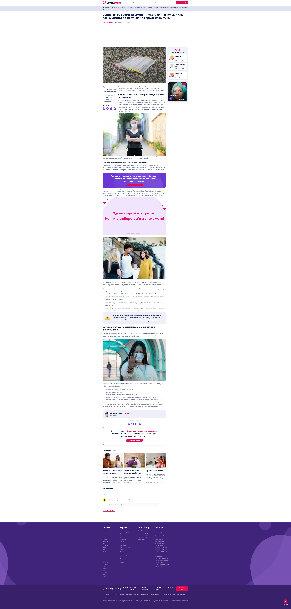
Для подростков (142, 530)
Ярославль (123, 534)
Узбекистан (106, 562)
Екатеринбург (123, 555)
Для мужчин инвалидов (161, 560)
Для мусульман (159, 562)
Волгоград (123, 539)
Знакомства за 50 (142, 535)
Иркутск (122, 562)
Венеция (105, 574)
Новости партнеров (110, 597)
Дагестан (105, 557)
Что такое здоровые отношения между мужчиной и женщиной (132, 472)
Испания (105, 572)
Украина (105, 555)
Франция (105, 539)
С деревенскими (159, 543)
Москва (122, 530)
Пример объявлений (160, 566)
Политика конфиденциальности (129, 594)
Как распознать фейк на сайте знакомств (154, 471)
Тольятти (122, 559)
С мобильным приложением (162, 564)
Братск (122, 549)
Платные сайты (159, 539)
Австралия (105, 541)
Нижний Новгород (125, 547)
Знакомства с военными (161, 549)
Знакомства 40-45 (143, 534)
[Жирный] (109, 505)
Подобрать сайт (182, 2)
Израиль (105, 578)
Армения (105, 534)
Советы (114, 7)
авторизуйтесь (155, 494)
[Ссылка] (124, 505)
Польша (105, 530)
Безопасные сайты (160, 535)
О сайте (106, 594)
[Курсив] (111, 505)
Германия (105, 535)
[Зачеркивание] (116, 505)
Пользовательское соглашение (150, 594)
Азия (104, 560)
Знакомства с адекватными (162, 553)
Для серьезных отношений (162, 534)
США (104, 570)
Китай (104, 547)
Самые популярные (160, 532)
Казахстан (105, 551)
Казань (122, 553)
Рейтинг (114, 594)
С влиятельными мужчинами (159, 555)
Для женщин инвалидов (161, 558)
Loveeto (178, 56)
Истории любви (137, 2)
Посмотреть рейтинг (134, 440)
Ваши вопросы (147, 2)
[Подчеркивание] (113, 505)
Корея (104, 566)
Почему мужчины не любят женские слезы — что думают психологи (112, 472)
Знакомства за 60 (142, 537)
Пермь (122, 557)
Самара (122, 541)
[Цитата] (122, 505)
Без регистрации (159, 541)
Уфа (121, 537)
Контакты (167, 2)
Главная (129, 2)
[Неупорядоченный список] (120, 505)
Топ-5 (156, 537)
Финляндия (106, 564)
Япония (104, 580)
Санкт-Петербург (124, 532)
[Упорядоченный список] (118, 505)
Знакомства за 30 (142, 532)
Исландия (105, 545)
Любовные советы (158, 2)
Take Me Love (180, 64)
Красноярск (123, 545)
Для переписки (159, 545)
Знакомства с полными (161, 551)
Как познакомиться (126, 7)
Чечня (104, 568)
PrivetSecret (179, 73)
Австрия (105, 543)
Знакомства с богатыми (161, 547)
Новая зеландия (107, 559)
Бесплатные (158, 530)
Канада (105, 549)
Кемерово (122, 560)
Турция (105, 537)
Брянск (122, 551)
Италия (105, 576)
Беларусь (105, 553)
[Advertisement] (145, 36)
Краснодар (123, 535)
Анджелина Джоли (119, 413)
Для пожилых (141, 539)
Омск (121, 543)
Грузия (104, 532)
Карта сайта (181, 594)
